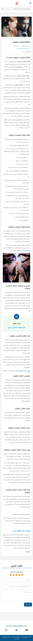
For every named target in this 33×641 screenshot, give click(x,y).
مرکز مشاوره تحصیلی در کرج (16, 327)
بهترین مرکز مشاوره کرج (21, 530)
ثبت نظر (28, 604)
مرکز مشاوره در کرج (17, 120)
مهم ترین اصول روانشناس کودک (22, 371)
